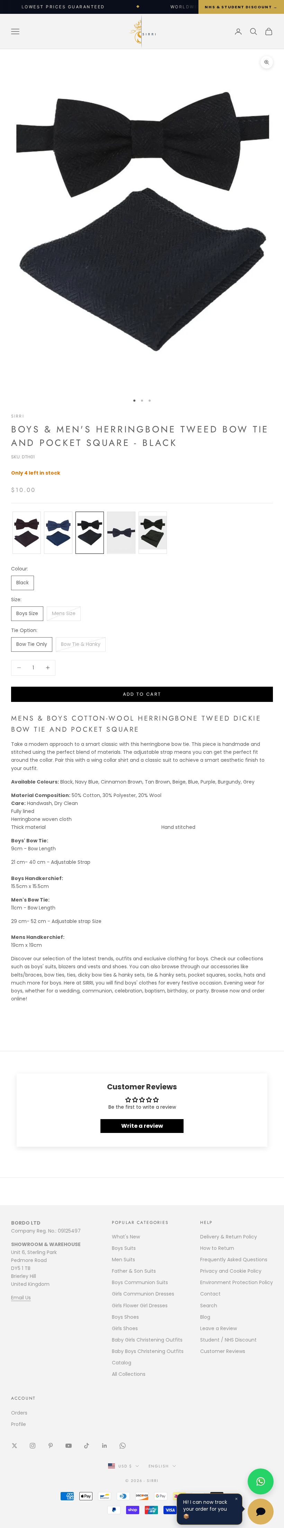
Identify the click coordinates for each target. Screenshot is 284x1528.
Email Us (21, 1297)
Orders (19, 1412)
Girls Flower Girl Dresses (140, 1305)
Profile (18, 1424)
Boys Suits (124, 1248)
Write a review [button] (142, 1126)
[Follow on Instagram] (32, 1445)
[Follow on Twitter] (14, 1445)
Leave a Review (218, 1328)
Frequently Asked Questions (233, 1259)
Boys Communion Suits (140, 1282)
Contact (210, 1293)
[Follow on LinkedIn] (104, 1445)
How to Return (217, 1248)
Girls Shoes (125, 1328)
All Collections (128, 1374)
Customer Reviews (222, 1351)
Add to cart (142, 694)
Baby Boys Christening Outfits (148, 1351)
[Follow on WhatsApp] (122, 1445)
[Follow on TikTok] (86, 1445)
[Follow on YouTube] (68, 1445)
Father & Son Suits (134, 1271)
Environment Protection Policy (236, 1282)
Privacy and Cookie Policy (230, 1271)
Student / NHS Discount (228, 1339)
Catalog (121, 1362)
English (159, 1466)
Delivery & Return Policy (228, 1236)
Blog (205, 1317)
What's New (126, 1236)
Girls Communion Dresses (143, 1293)
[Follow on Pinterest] (50, 1445)
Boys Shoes (125, 1317)
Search (208, 1305)
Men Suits (123, 1259)
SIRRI (17, 416)
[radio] (26, 533)
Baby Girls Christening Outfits (147, 1339)
